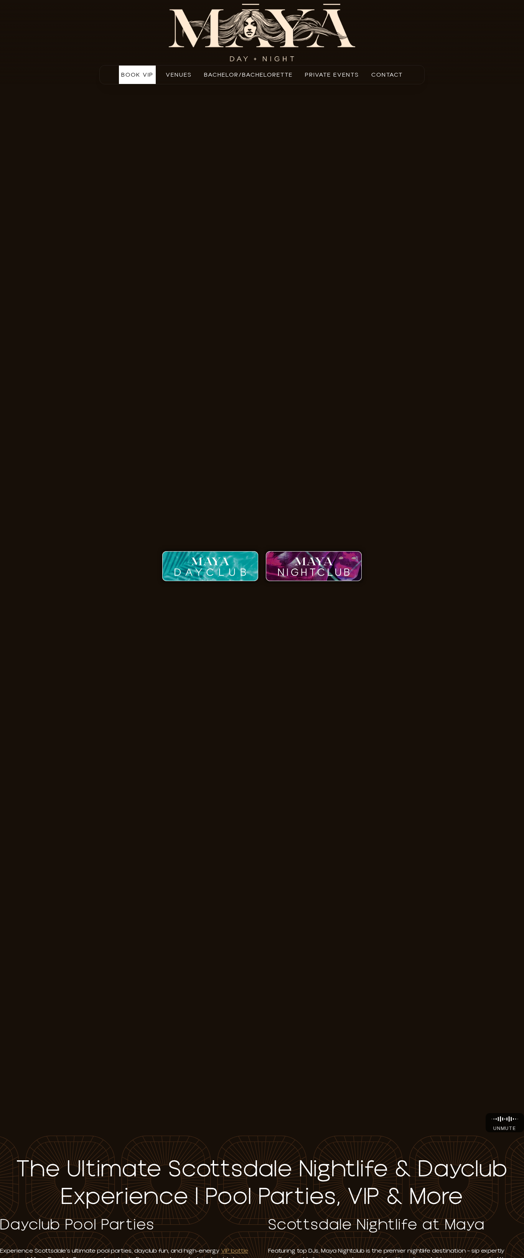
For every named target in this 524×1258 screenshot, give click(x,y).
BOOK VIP (137, 75)
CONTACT (387, 75)
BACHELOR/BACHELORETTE (248, 75)
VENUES (179, 75)
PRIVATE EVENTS (332, 75)
